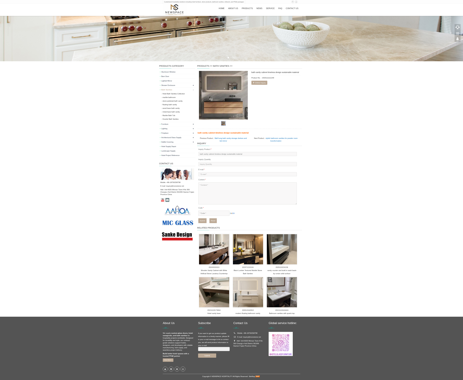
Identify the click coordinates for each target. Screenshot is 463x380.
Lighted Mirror (166, 81)
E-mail (201, 169)
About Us (233, 8)
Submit (202, 221)
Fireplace (164, 133)
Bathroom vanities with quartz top (282, 313)
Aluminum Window (168, 72)
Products (247, 8)
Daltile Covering (167, 142)
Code (201, 208)
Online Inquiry (260, 83)
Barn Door (165, 76)
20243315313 (214, 267)
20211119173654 (214, 310)
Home (222, 8)
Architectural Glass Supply (171, 137)
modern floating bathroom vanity (247, 313)
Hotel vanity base (214, 313)
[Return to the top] (458, 40)
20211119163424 (281, 310)
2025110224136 (282, 267)
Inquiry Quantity (204, 159)
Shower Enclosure (168, 85)
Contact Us (292, 8)
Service (270, 8)
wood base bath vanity (171, 108)
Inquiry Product (204, 149)
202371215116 (248, 267)
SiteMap (252, 376)
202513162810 (248, 310)
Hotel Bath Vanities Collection (174, 94)
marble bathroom (169, 97)
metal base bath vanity (171, 112)
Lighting (164, 129)
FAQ (280, 8)
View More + (168, 360)
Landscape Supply (168, 151)
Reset (213, 221)
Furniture (164, 124)
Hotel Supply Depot (168, 146)
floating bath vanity (170, 105)
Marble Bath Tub (169, 115)
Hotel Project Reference (170, 155)
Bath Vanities (221, 66)
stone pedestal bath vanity (173, 101)
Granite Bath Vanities (171, 119)
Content (202, 180)
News (259, 8)
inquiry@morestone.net (175, 186)
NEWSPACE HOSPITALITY (222, 376)
